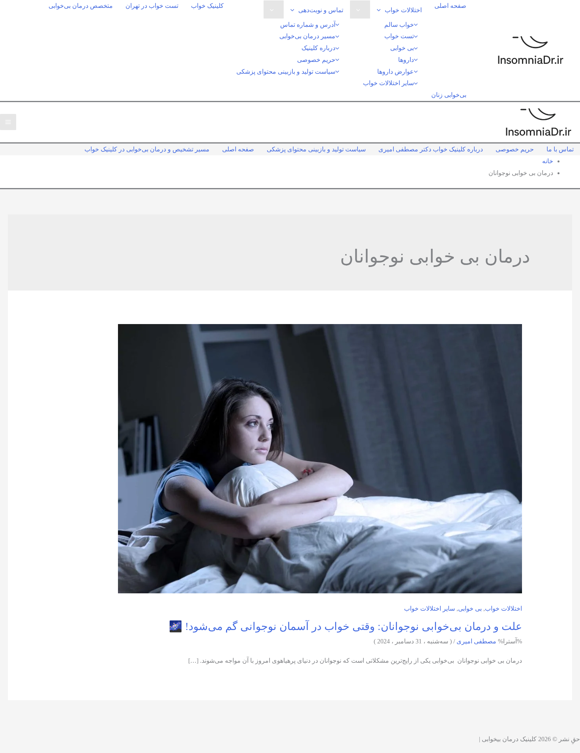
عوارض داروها (395, 71)
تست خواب (399, 36)
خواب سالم (399, 24)
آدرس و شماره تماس (307, 24)
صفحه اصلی (450, 5)
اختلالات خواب (403, 10)
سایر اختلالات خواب (388, 83)
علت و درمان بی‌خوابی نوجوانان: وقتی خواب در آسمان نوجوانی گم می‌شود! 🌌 (345, 626)
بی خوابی (402, 48)
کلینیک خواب (207, 5)
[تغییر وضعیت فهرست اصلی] (8, 122)
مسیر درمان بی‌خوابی (307, 36)
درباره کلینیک (318, 48)
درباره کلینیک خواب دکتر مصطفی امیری (430, 149)
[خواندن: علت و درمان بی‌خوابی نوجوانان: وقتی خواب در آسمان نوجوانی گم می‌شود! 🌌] (320, 458)
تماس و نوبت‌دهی (320, 10)
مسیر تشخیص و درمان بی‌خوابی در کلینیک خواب (147, 149)
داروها (406, 59)
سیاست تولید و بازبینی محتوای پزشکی (285, 71)
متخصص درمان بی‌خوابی (81, 5)
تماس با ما (560, 149)
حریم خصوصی (316, 59)
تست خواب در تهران (151, 5)
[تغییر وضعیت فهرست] (360, 9)
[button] (381, 10)
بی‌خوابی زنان (448, 94)
